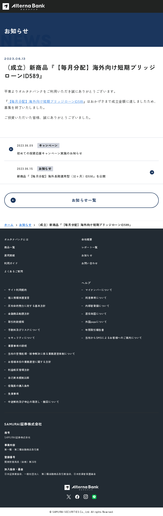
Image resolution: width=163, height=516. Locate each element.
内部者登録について (97, 305)
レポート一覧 (90, 247)
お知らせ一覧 (84, 200)
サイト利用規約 (17, 290)
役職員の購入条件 (19, 385)
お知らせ (87, 255)
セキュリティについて (21, 337)
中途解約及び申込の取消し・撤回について (33, 401)
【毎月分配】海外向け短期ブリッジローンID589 (45, 101)
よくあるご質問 (13, 271)
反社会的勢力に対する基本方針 (27, 305)
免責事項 (13, 393)
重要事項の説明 (17, 345)
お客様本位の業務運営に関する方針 (29, 361)
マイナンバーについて (98, 290)
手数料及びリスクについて (24, 330)
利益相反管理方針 (19, 370)
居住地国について (96, 313)
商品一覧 (9, 247)
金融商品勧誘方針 (19, 313)
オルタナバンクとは (16, 239)
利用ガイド (11, 263)
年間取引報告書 (94, 330)
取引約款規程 (16, 321)
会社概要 (87, 239)
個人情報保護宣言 (19, 297)
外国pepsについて (96, 321)
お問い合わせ (90, 263)
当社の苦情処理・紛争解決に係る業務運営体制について (41, 353)
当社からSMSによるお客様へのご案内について (113, 337)
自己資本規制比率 (19, 377)
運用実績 (9, 255)
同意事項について (96, 297)
